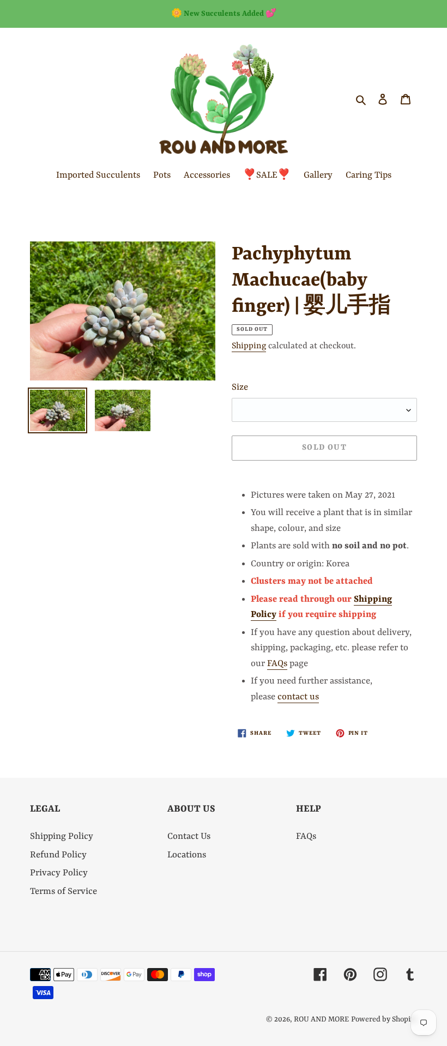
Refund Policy (58, 855)
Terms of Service (63, 891)
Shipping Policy (61, 836)
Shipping (249, 346)
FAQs (277, 663)
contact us (298, 697)
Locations (186, 855)
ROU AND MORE (321, 1019)
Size (240, 387)
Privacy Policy (59, 873)
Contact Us (188, 836)
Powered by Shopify (384, 1019)
